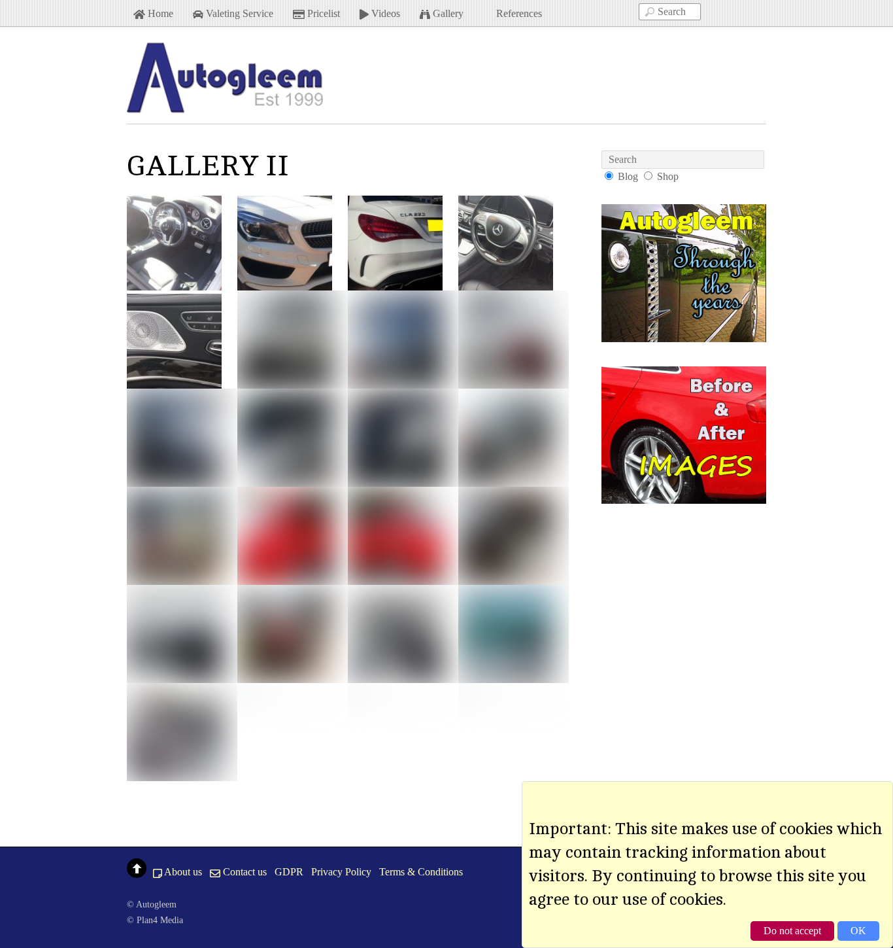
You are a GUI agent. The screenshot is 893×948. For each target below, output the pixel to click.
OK (858, 930)
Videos (384, 13)
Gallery (446, 13)
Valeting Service (238, 13)
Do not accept (792, 930)
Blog (628, 176)
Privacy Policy (341, 871)
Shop (668, 176)
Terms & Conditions (421, 871)
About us (182, 871)
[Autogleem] (225, 106)
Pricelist (322, 13)
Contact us (243, 871)
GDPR (289, 871)
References (518, 13)
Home (159, 13)
